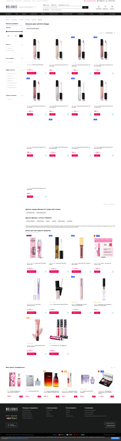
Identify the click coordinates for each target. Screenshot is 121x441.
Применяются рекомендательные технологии (96, 416)
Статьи (67, 414)
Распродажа (81, 13)
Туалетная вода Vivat (32, 391)
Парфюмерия (33, 13)
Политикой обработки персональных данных (18, 438)
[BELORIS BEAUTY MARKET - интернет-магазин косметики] (11, 7)
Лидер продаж (49, 416)
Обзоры (68, 412)
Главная (7, 19)
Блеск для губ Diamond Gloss (58, 304)
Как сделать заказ (26, 410)
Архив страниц (69, 416)
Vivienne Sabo (40, 221)
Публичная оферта (89, 412)
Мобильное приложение (42, 0)
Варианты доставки (27, 414)
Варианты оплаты (26, 412)
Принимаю (115, 438)
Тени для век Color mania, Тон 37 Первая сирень (104, 392)
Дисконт (43, 13)
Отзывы (68, 410)
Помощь (34, 0)
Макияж (24, 13)
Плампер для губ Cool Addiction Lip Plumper (79, 305)
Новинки (101, 13)
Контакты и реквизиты (90, 410)
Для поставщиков (89, 414)
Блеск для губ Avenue (35, 64)
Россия (21, 19)
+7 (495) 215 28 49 (109, 423)
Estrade (54, 221)
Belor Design (61, 221)
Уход (17, 13)
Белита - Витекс (30, 221)
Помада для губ (30, 212)
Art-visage (27, 19)
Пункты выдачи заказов (56, 9)
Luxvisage (69, 221)
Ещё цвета (112, 381)
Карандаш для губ (41, 212)
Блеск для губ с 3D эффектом (58, 345)
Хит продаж (112, 13)
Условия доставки (10, 0)
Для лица (34, 19)
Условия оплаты (18, 0)
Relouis (48, 221)
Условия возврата (27, 0)
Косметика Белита (53, 13)
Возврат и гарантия (27, 416)
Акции (91, 13)
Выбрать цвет (31, 73)
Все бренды (14, 19)
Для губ (40, 19)
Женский (10, 62)
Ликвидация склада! (67, 13)
